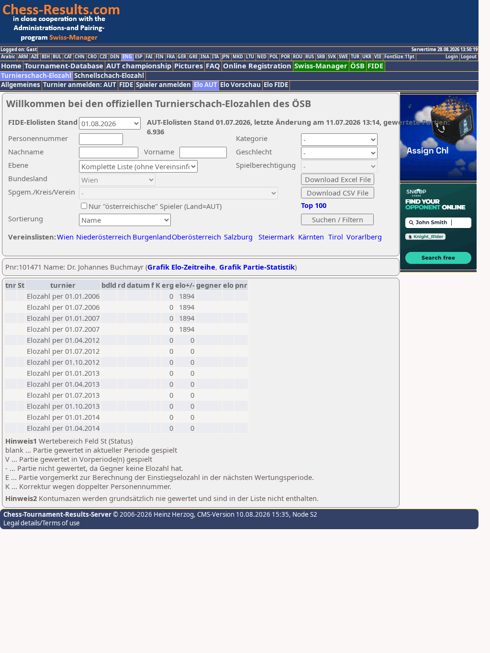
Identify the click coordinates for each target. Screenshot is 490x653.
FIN (160, 57)
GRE (193, 57)
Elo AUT (205, 85)
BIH (46, 57)
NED (262, 57)
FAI (149, 57)
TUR (355, 57)
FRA (171, 57)
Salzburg (238, 236)
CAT (68, 57)
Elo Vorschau (240, 85)
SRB (321, 57)
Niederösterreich (102, 236)
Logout (469, 57)
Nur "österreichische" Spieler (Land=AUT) (155, 206)
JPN (226, 57)
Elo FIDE (276, 85)
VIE (377, 57)
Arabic (8, 57)
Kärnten (311, 236)
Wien (65, 236)
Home (11, 65)
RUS (309, 57)
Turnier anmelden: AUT (79, 85)
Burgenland (152, 236)
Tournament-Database (63, 65)
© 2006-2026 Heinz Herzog (152, 514)
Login (451, 57)
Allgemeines (20, 85)
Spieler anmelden (163, 85)
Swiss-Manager (320, 65)
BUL (57, 57)
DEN (115, 57)
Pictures (188, 65)
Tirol (335, 236)
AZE (35, 57)
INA (204, 57)
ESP (139, 57)
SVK (332, 57)
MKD (238, 57)
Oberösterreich (196, 236)
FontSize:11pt (399, 57)
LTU (250, 57)
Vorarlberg (364, 236)
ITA (215, 57)
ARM (23, 57)
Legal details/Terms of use (41, 523)
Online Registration (257, 65)
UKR (366, 57)
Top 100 (313, 205)
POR (285, 57)
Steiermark (276, 236)
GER (182, 57)
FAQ (213, 65)
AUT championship (138, 65)
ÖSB (357, 65)
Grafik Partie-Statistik (257, 267)
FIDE (375, 65)
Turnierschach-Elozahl (36, 76)
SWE (343, 57)
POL (273, 57)
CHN (80, 57)
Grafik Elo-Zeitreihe (181, 267)
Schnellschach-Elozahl (109, 76)
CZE (103, 57)
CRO (92, 57)
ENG (127, 57)
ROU (297, 57)
